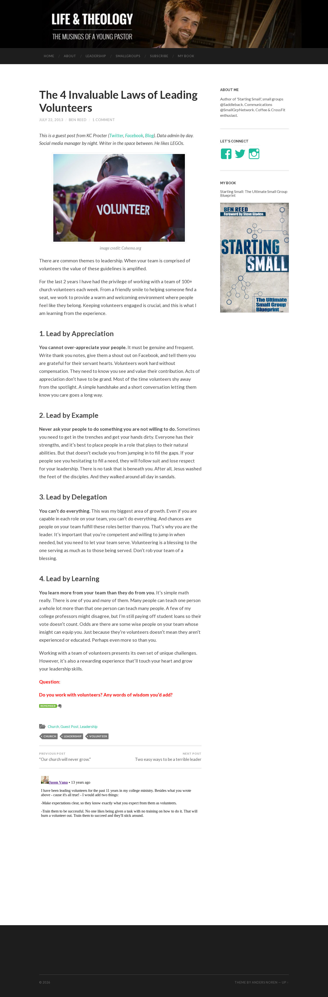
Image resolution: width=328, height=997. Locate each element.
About (70, 56)
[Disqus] (120, 834)
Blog (149, 135)
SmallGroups (128, 56)
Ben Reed (78, 120)
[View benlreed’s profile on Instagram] (254, 154)
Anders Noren (265, 982)
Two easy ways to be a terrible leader (168, 757)
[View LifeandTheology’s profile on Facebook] (226, 154)
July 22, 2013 (51, 120)
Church (53, 726)
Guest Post (70, 726)
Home (49, 56)
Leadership (96, 56)
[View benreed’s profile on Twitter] (240, 154)
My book (186, 56)
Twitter (116, 135)
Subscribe (159, 56)
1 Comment (103, 120)
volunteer (98, 736)
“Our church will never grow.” (65, 757)
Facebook (134, 135)
